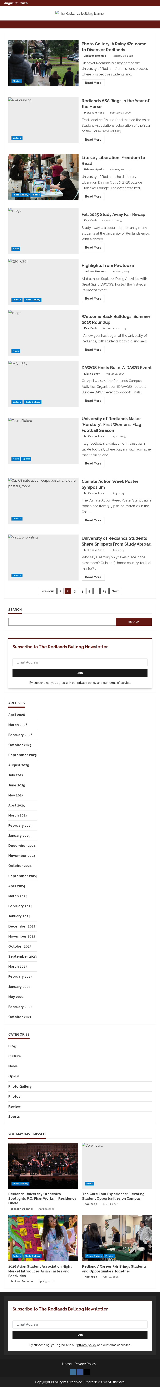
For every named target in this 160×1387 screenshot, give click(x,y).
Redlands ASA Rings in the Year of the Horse (43, 120)
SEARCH (15, 610)
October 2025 (19, 745)
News (16, 249)
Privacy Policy (85, 1364)
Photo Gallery (20, 195)
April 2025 (16, 805)
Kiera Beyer (92, 373)
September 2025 (22, 755)
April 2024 (16, 886)
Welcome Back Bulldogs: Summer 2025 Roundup (43, 333)
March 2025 (17, 815)
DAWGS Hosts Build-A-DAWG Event (43, 384)
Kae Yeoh (90, 220)
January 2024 (19, 916)
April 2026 (16, 715)
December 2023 (21, 926)
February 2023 (20, 977)
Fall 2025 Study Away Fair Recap (43, 231)
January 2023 (19, 987)
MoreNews (93, 1382)
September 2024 (22, 876)
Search (133, 621)
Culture (17, 138)
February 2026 (20, 735)
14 (104, 591)
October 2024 (20, 866)
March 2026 (18, 725)
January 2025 (19, 836)
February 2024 (20, 906)
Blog (12, 1046)
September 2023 (22, 956)
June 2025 (16, 785)
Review (14, 1107)
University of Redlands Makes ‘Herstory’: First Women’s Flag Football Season (43, 441)
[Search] (154, 24)
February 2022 (20, 1007)
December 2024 (22, 846)
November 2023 (21, 936)
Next (115, 591)
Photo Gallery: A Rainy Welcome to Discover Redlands (43, 63)
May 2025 (16, 795)
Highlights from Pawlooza (43, 282)
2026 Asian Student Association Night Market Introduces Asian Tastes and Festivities (40, 1271)
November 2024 (21, 856)
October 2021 (19, 1017)
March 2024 (18, 896)
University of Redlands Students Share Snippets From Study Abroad (43, 558)
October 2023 (19, 946)
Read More (95, 83)
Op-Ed (13, 1076)
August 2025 (18, 765)
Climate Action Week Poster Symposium (43, 501)
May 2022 (16, 997)
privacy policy (86, 682)
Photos (17, 81)
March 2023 (17, 966)
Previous (47, 591)
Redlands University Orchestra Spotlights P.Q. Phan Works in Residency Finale (42, 1198)
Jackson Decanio (95, 55)
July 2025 (16, 775)
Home (67, 1364)
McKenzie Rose (94, 112)
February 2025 (20, 826)
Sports (26, 459)
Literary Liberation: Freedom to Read (43, 177)
